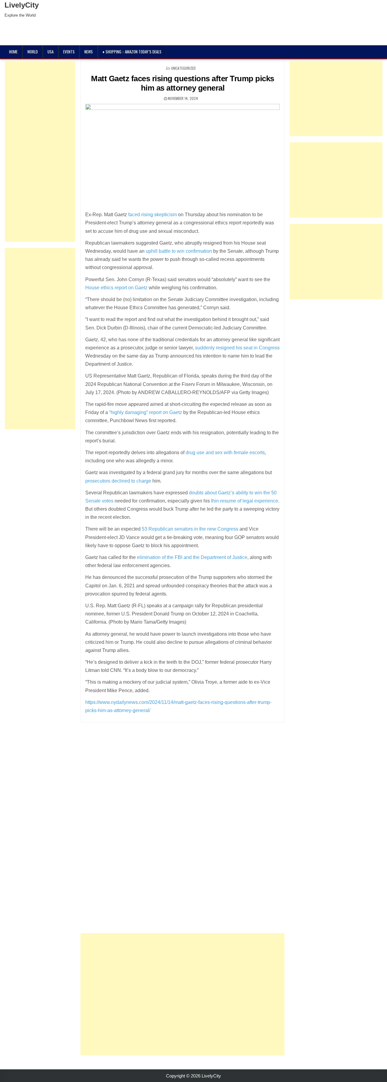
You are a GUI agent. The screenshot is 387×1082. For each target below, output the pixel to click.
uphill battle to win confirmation (179, 251)
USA (50, 52)
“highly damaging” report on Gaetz (145, 412)
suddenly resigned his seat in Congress (237, 347)
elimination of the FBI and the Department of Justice (192, 557)
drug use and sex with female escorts (225, 452)
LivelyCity (22, 5)
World (32, 52)
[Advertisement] (182, 994)
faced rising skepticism (152, 214)
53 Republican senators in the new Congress (190, 528)
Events (69, 52)
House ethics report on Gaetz (116, 287)
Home (13, 52)
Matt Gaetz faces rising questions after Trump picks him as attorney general (182, 83)
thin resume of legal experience (244, 500)
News (88, 52)
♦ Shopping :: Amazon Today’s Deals (131, 52)
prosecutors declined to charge (118, 480)
